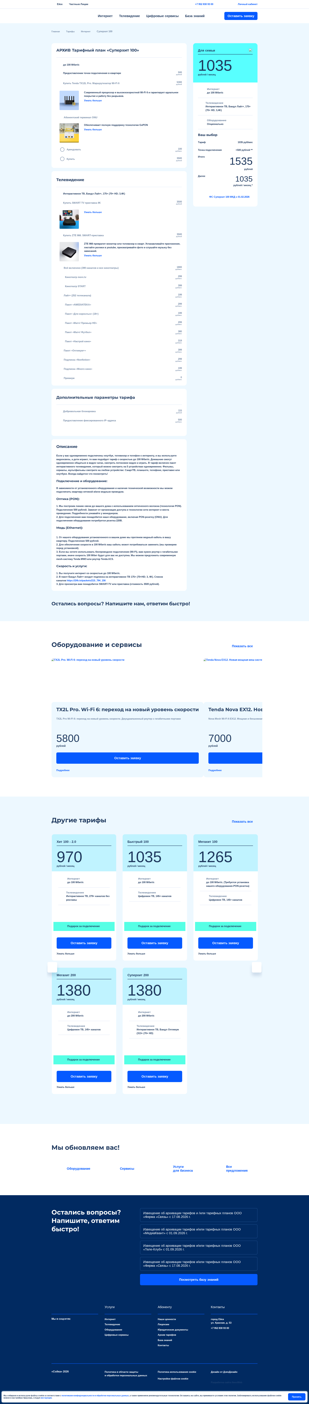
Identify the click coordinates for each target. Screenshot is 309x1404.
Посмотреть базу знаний (198, 1279)
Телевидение (129, 16)
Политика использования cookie (177, 1371)
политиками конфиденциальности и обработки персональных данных (95, 1395)
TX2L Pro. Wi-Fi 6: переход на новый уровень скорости (127, 709)
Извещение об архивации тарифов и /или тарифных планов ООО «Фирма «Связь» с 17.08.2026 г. (192, 1215)
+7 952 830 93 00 (204, 4)
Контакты (163, 1345)
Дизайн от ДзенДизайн (224, 1371)
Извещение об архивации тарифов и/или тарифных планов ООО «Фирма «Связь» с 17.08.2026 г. (192, 1263)
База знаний (195, 16)
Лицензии (163, 1324)
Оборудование (113, 1329)
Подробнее (63, 770)
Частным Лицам (78, 4)
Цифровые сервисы (162, 16)
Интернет (105, 16)
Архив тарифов (167, 1334)
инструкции (46, 1398)
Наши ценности (167, 1319)
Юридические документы (173, 1329)
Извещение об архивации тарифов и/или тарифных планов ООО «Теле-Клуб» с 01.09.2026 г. (192, 1247)
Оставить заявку (241, 16)
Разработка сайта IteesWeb (226, 1382)
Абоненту (165, 1307)
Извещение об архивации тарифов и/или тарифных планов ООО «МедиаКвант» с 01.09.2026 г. (192, 1231)
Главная (56, 31)
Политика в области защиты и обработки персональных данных (126, 1373)
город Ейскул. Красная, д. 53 (221, 1321)
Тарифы (70, 31)
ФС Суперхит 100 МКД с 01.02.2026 (229, 196)
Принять (297, 1396)
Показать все (242, 646)
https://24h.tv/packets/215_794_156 (86, 580)
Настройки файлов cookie (173, 1378)
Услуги (110, 1307)
